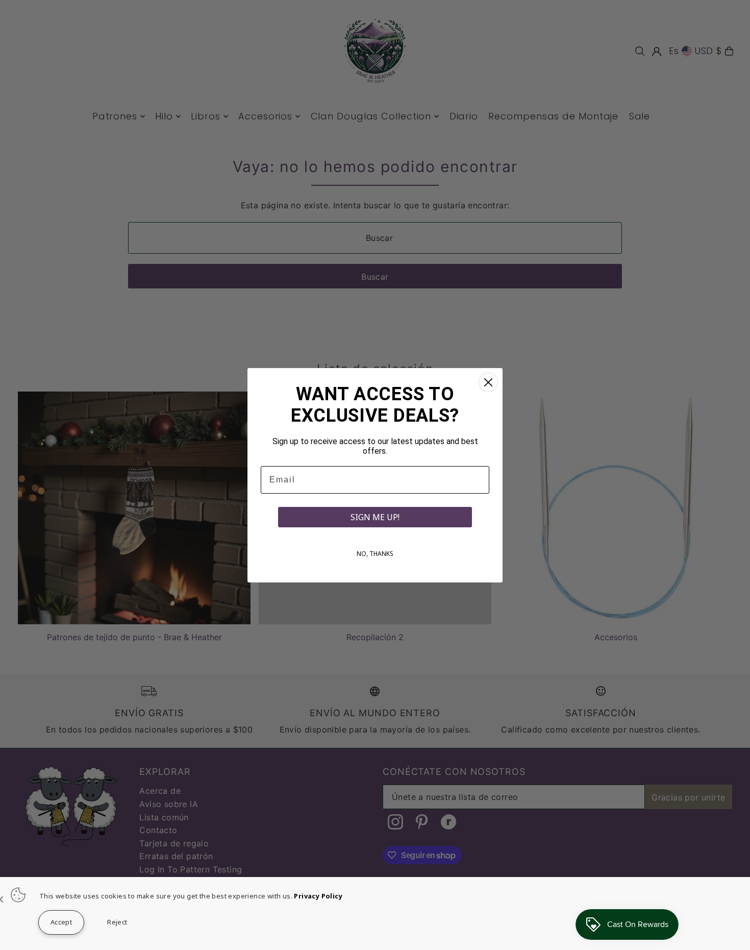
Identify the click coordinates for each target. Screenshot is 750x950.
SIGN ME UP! (375, 517)
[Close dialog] (488, 382)
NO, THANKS (375, 553)
